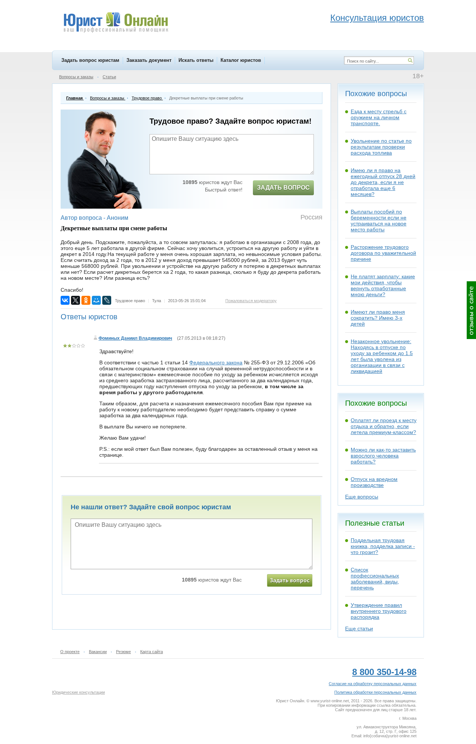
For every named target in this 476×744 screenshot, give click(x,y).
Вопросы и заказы (76, 77)
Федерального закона (215, 362)
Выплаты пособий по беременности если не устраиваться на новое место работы (378, 220)
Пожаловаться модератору (251, 300)
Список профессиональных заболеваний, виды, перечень (375, 579)
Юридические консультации (78, 692)
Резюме (123, 651)
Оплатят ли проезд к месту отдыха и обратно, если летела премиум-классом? (383, 426)
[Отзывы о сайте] (471, 310)
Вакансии (98, 651)
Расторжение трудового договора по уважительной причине (383, 253)
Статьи (109, 77)
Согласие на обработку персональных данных (372, 683)
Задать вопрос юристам (90, 60)
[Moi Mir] (96, 300)
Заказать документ (148, 60)
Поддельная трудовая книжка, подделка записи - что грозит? (383, 546)
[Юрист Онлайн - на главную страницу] (115, 23)
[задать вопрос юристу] (289, 580)
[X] (75, 300)
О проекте (70, 651)
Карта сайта (151, 651)
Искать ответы (195, 60)
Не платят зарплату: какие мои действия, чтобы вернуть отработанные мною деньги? (383, 285)
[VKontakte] (65, 300)
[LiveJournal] (106, 300)
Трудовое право (130, 300)
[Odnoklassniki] (85, 300)
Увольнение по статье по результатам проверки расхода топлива (381, 147)
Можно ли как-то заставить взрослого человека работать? (383, 456)
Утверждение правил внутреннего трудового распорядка (378, 611)
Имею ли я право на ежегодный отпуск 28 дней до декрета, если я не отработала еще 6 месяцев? (383, 182)
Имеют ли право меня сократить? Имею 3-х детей (378, 318)
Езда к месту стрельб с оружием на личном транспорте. (378, 117)
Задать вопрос (283, 187)
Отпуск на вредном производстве (374, 482)
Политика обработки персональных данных (375, 692)
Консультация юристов (377, 18)
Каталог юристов (241, 60)
